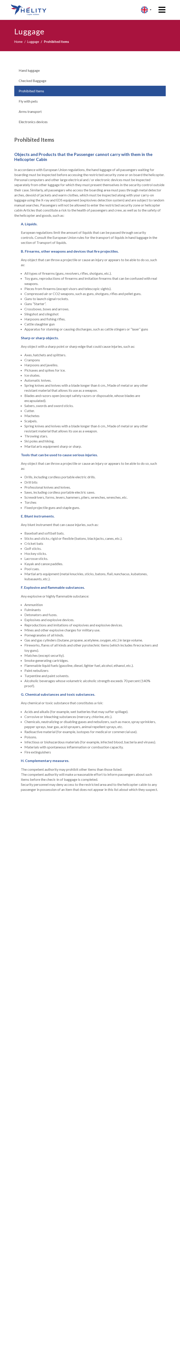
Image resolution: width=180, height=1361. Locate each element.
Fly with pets (28, 101)
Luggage (33, 42)
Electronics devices (33, 122)
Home (18, 42)
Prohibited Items (31, 91)
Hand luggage (29, 70)
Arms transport (30, 111)
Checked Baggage (32, 81)
